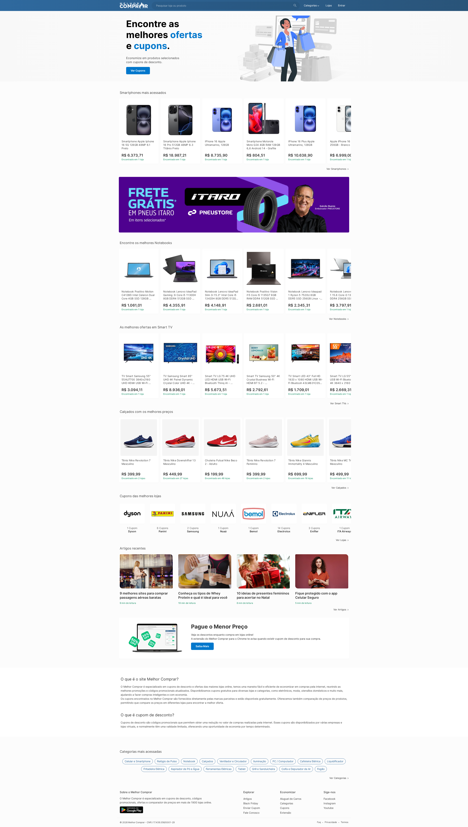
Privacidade (331, 822)
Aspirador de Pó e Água (185, 768)
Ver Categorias (337, 778)
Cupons (284, 807)
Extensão (285, 812)
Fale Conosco (251, 812)
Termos (344, 822)
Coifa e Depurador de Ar (296, 768)
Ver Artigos (339, 609)
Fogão (320, 768)
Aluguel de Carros (290, 798)
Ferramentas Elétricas (218, 768)
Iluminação (259, 761)
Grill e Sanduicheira (263, 768)
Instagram (330, 803)
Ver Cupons (138, 70)
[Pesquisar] (295, 6)
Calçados (207, 761)
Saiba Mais (202, 646)
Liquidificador (335, 761)
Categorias (286, 803)
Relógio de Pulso (167, 761)
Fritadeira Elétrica (154, 768)
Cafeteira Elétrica (310, 761)
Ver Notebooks (337, 318)
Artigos (247, 798)
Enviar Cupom (251, 807)
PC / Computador (283, 761)
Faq (319, 822)
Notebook (189, 761)
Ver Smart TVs (338, 403)
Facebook (329, 798)
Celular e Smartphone (137, 761)
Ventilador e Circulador (233, 761)
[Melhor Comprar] (135, 5)
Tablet (242, 768)
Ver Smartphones (336, 168)
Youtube (328, 807)
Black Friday (250, 803)
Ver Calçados (338, 487)
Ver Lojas (341, 540)
